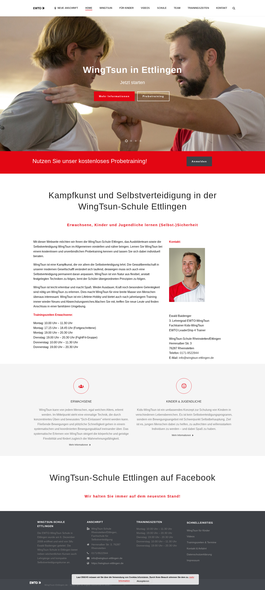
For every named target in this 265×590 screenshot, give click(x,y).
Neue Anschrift (68, 8)
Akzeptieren (143, 581)
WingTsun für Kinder (198, 530)
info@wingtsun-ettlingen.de (196, 357)
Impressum (193, 560)
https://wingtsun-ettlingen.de (107, 563)
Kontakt (221, 8)
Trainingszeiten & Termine (201, 542)
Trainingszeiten (198, 8)
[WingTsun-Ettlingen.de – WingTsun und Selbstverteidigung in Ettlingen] (35, 582)
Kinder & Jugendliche (184, 401)
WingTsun (106, 8)
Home (88, 8)
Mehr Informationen (78, 445)
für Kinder (126, 8)
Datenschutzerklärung (199, 554)
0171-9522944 (189, 352)
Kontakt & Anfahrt (197, 548)
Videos (145, 8)
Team (177, 8)
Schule (162, 8)
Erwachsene (81, 401)
